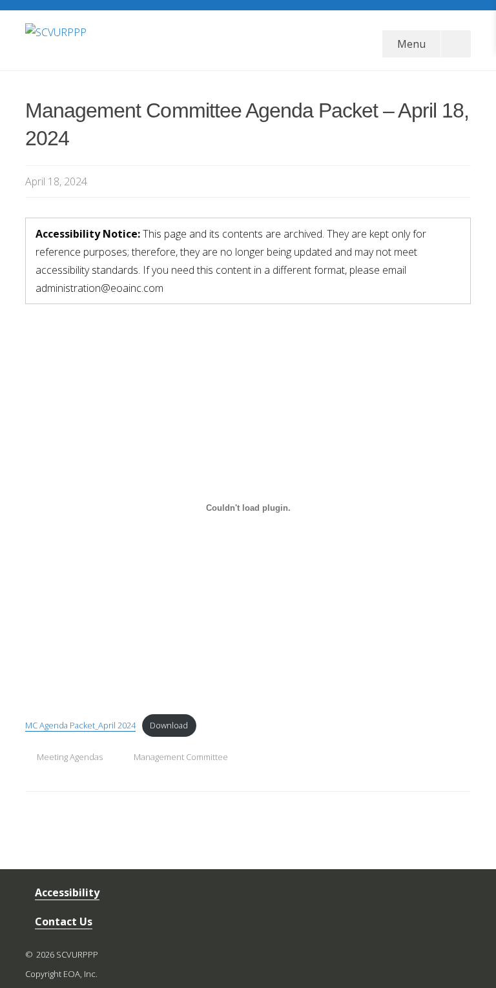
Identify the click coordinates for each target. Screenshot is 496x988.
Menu (411, 44)
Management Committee (181, 757)
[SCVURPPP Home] (148, 39)
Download (169, 725)
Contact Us (63, 921)
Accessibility (67, 892)
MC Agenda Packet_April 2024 (80, 725)
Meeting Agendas (70, 757)
